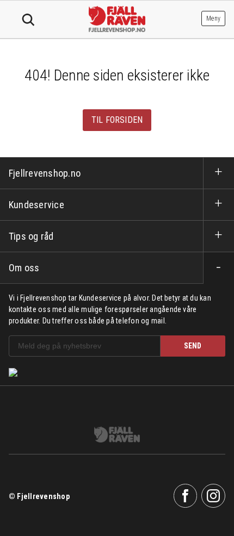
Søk (28, 20)
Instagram (213, 496)
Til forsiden (117, 120)
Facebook (186, 496)
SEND (192, 345)
